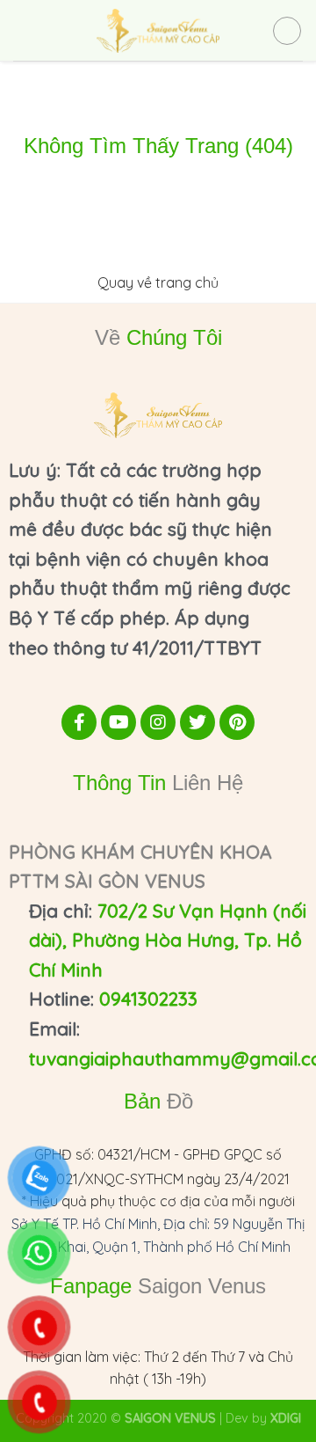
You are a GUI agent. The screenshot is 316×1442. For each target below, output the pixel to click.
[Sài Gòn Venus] (158, 31)
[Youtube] (118, 722)
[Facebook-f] (79, 722)
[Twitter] (197, 722)
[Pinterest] (237, 722)
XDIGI (285, 1418)
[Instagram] (158, 722)
